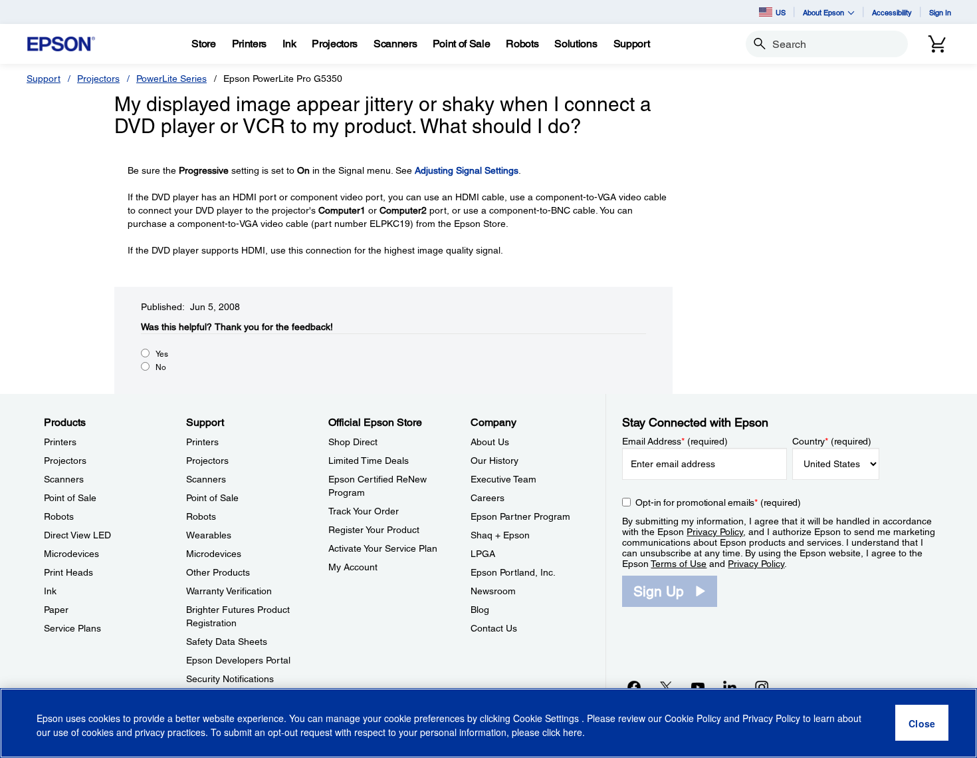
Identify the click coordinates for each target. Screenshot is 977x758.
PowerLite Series (171, 78)
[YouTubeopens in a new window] (698, 687)
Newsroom (493, 591)
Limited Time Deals (368, 460)
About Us (490, 442)
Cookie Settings (547, 718)
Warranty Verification (229, 591)
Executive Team (503, 479)
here (572, 732)
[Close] (921, 723)
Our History (494, 460)
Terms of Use (678, 563)
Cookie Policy (693, 718)
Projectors (98, 78)
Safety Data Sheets (226, 641)
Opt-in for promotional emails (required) (718, 502)
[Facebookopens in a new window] (634, 687)
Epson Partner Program (520, 516)
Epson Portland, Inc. (513, 572)
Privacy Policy (715, 531)
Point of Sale (70, 497)
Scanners (64, 479)
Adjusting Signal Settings (466, 170)
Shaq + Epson (500, 535)
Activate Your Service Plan (382, 548)
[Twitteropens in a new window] (666, 687)
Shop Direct (353, 442)
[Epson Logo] (61, 44)
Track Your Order (363, 511)
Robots (59, 516)
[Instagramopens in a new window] (762, 687)
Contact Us (494, 628)
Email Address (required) (675, 441)
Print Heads (68, 572)
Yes (162, 354)
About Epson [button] (823, 12)
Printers (60, 442)
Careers (487, 497)
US (781, 12)
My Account (353, 567)
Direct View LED (77, 535)
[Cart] (937, 44)
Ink (50, 591)
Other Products (218, 572)
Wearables (208, 535)
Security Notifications (230, 678)
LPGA (483, 553)
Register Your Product (373, 529)
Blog (480, 609)
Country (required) (831, 441)
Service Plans (72, 628)
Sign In (940, 12)
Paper (56, 609)
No (161, 367)
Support (43, 78)
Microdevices (71, 553)
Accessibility (892, 12)
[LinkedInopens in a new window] (730, 687)
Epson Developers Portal (238, 660)
